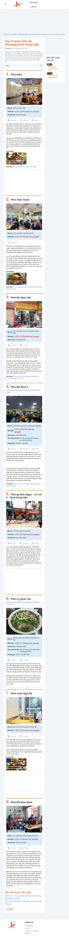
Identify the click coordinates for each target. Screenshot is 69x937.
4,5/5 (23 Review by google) (26, 336)
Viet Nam (14, 34)
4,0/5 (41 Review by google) (26, 534)
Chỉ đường (25, 120)
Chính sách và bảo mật (32, 931)
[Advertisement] (34, 20)
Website (36, 120)
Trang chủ (7, 34)
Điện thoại (13, 120)
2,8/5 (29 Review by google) (26, 730)
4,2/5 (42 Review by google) (26, 237)
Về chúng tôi (28, 925)
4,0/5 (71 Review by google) (26, 643)
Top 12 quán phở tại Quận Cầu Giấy (24, 166)
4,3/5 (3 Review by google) (26, 839)
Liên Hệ (27, 928)
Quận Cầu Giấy (23, 34)
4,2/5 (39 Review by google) (26, 111)
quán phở (10, 909)
